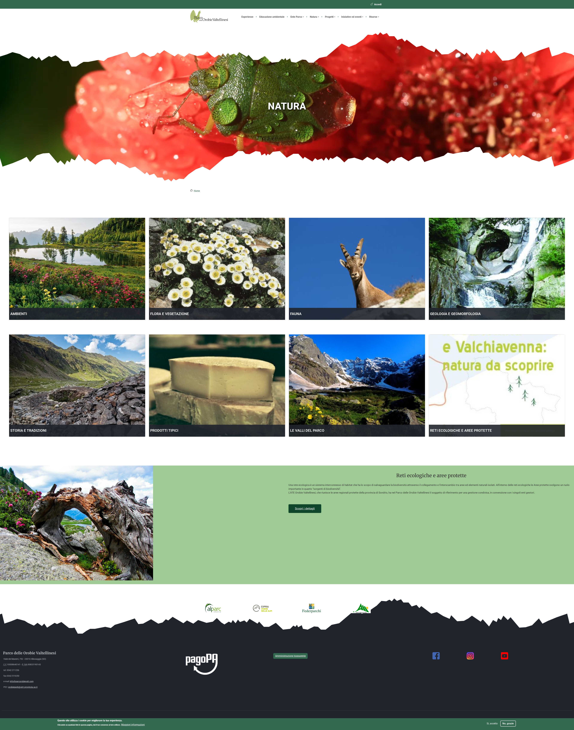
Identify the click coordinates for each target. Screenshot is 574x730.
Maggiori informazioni (133, 724)
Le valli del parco (307, 430)
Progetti (329, 16)
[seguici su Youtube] (504, 655)
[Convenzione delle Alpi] (361, 608)
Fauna (295, 314)
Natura (313, 16)
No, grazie (508, 723)
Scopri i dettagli (305, 508)
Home (197, 190)
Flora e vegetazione (169, 314)
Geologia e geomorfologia (455, 314)
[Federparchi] (311, 608)
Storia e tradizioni (28, 430)
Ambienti (18, 314)
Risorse (373, 16)
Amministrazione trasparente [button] (290, 655)
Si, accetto (492, 723)
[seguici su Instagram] (470, 655)
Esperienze (247, 16)
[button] (76, 524)
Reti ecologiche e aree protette (461, 430)
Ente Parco (296, 16)
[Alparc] (213, 608)
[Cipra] (262, 608)
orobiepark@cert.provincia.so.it (23, 687)
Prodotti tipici (164, 430)
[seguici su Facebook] (436, 655)
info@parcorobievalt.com (21, 681)
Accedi (377, 4)
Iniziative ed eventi (351, 16)
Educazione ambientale (271, 16)
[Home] (211, 21)
